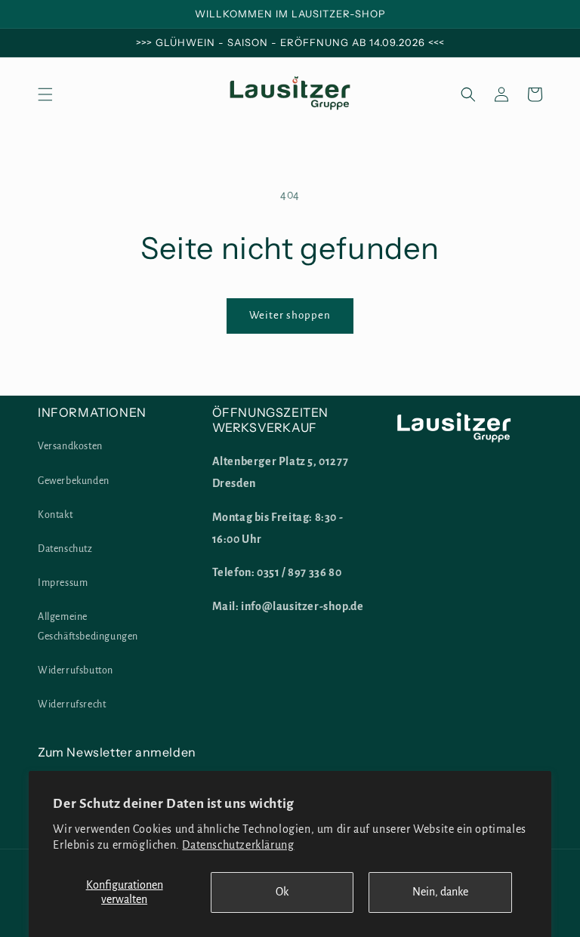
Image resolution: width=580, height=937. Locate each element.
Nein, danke (440, 892)
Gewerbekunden (74, 481)
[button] (45, 94)
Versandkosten (70, 446)
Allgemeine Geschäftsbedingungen (88, 626)
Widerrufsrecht (72, 704)
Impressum (63, 583)
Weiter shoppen (290, 315)
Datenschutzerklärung (238, 845)
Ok (282, 892)
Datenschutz (65, 549)
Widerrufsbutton (75, 670)
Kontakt (55, 515)
